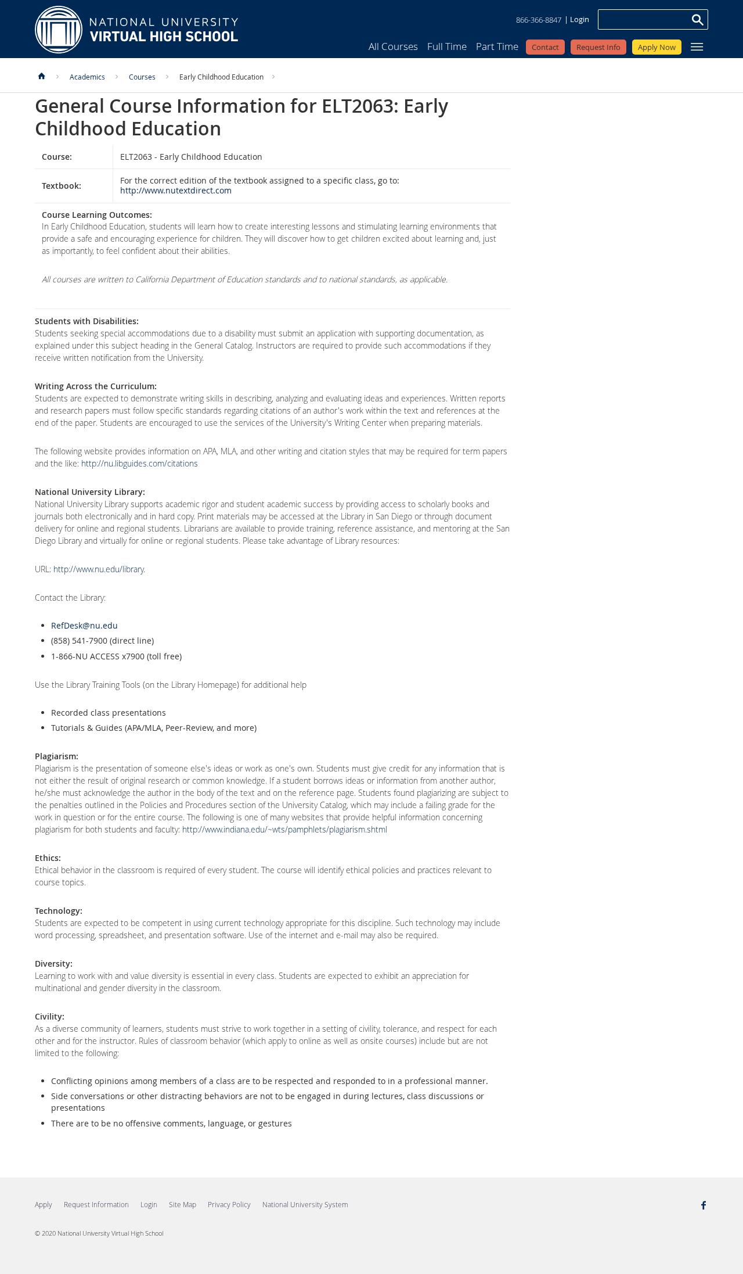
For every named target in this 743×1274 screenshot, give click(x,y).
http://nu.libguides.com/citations (139, 463)
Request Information (96, 1204)
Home (136, 29)
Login (579, 19)
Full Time (447, 46)
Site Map (182, 1204)
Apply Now (657, 47)
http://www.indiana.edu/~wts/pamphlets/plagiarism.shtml (284, 829)
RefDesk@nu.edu (84, 625)
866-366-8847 (538, 20)
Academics (87, 76)
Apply (43, 1204)
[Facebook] (703, 1206)
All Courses (393, 46)
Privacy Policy (229, 1204)
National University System (305, 1204)
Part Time (497, 46)
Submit (697, 19)
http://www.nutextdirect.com (176, 190)
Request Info (598, 47)
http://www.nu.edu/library (98, 569)
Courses (142, 76)
